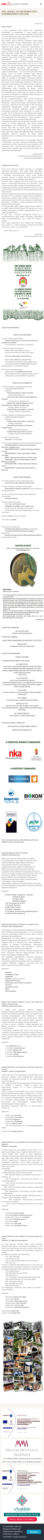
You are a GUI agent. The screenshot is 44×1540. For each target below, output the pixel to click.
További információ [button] (19, 1537)
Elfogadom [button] (34, 1532)
